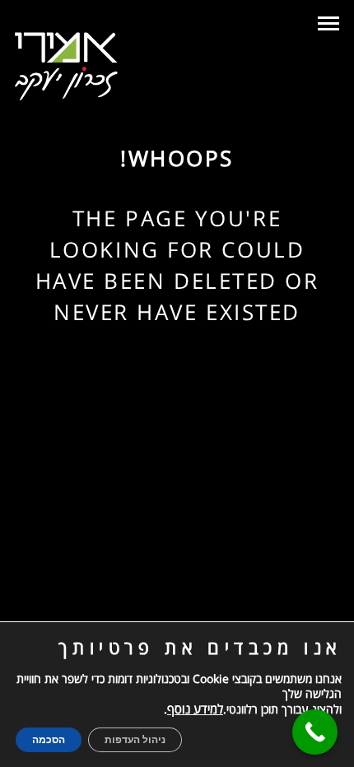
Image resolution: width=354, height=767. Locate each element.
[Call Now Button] (315, 732)
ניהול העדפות (135, 739)
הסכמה (48, 739)
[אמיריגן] (66, 66)
